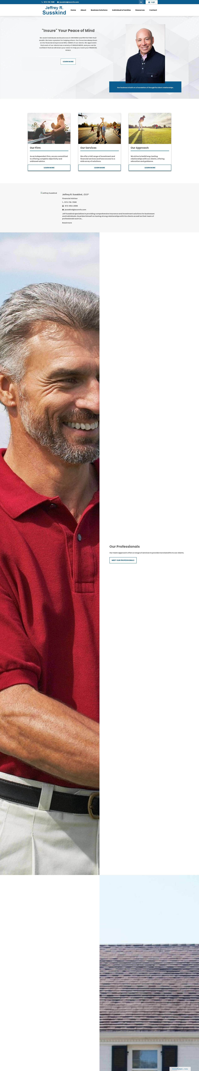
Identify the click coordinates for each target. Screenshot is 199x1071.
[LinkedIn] (141, 2)
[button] (73, 10)
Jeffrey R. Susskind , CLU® (75, 194)
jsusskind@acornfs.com (69, 2)
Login (153, 2)
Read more (67, 223)
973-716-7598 (49, 2)
